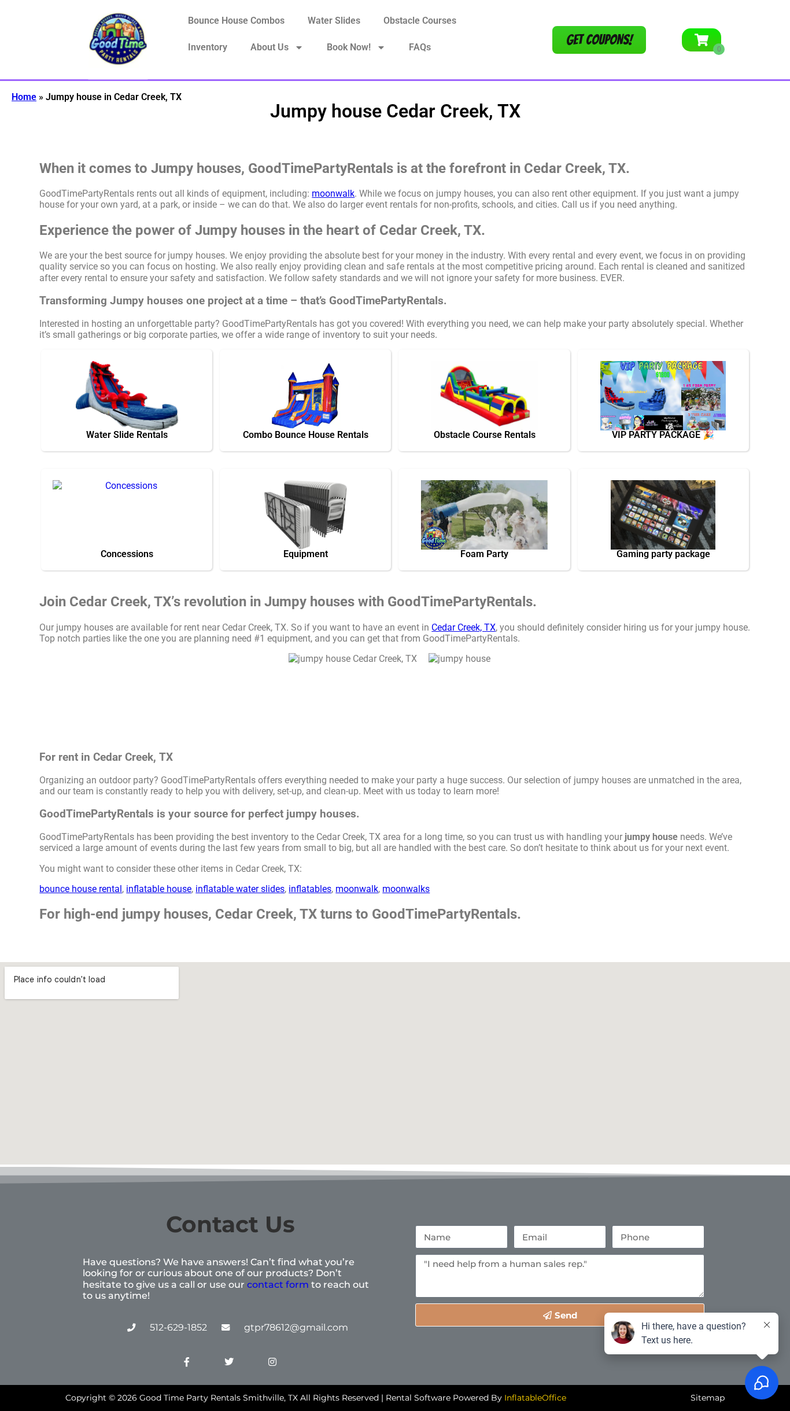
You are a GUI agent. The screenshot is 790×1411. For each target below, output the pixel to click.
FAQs (420, 47)
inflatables (310, 888)
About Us (269, 47)
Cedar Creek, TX (463, 627)
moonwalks (406, 888)
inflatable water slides (240, 888)
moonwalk (333, 193)
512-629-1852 (178, 1327)
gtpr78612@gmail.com (296, 1327)
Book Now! (349, 47)
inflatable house (158, 888)
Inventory (207, 47)
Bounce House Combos (236, 20)
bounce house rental (80, 888)
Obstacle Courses (419, 20)
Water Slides (334, 20)
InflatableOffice (535, 1397)
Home (24, 96)
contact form (278, 1284)
